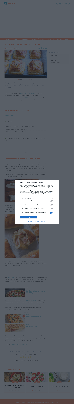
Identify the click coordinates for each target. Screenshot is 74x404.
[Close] (57, 182)
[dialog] (37, 202)
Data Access (37, 221)
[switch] (51, 201)
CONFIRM (29, 217)
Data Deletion (30, 221)
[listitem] (37, 198)
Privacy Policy (43, 221)
